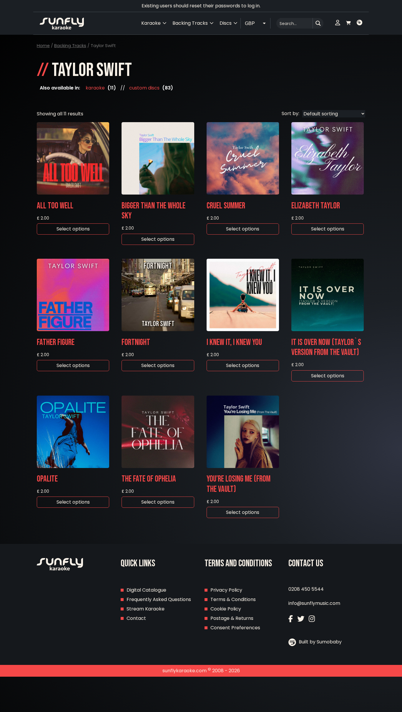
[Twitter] (300, 619)
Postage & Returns (231, 618)
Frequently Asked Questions (159, 599)
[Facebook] (290, 619)
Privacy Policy (226, 590)
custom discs (144, 87)
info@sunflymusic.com (314, 603)
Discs (226, 23)
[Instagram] (312, 619)
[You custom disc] (359, 23)
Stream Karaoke (146, 608)
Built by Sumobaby (320, 641)
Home (43, 46)
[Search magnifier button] (318, 23)
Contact (136, 618)
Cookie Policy (225, 608)
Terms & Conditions (233, 599)
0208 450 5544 (306, 589)
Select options (73, 228)
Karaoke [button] (151, 23)
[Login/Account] (337, 23)
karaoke (95, 87)
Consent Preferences (235, 627)
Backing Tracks (70, 46)
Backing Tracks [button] (190, 23)
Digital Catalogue (146, 590)
